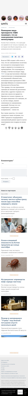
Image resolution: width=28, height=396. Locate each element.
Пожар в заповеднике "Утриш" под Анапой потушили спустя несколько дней (11, 321)
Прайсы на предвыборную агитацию (9, 371)
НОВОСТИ (3, 27)
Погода (2, 367)
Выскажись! (6, 56)
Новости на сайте (5, 360)
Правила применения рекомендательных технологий (13, 375)
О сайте (3, 369)
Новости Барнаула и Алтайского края (9, 373)
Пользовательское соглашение (8, 364)
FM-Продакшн (4, 362)
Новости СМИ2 (4, 193)
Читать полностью (14, 235)
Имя (3, 163)
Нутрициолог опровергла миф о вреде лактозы (13, 280)
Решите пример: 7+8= (7, 178)
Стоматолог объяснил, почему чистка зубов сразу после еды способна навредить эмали (14, 200)
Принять (20, 392)
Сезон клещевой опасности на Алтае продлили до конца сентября (10, 243)
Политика (12, 27)
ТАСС (3, 74)
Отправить (5, 181)
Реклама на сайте (5, 366)
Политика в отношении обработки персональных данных (13, 377)
